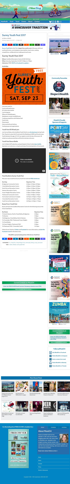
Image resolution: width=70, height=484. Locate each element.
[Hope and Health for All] (59, 89)
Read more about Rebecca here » (48, 451)
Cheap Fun (13, 242)
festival (14, 244)
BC (9, 242)
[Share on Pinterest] (10, 45)
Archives (64, 427)
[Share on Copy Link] (37, 45)
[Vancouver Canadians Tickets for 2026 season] (36, 27)
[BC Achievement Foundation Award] (59, 212)
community (27, 242)
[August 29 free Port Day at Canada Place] (59, 138)
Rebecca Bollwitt (7, 38)
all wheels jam (33, 132)
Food (11, 21)
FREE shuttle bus (35, 178)
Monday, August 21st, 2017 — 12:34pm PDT (12, 40)
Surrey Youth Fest (7, 48)
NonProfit (4, 21)
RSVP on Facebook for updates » (20, 63)
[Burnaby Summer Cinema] (59, 263)
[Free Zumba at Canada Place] (59, 313)
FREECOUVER (36, 19)
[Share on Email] (21, 45)
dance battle (37, 144)
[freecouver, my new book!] (18, 467)
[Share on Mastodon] (42, 45)
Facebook (24, 229)
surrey (35, 242)
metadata (24, 241)
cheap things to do (20, 242)
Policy (39, 466)
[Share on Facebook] (4, 45)
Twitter (17, 229)
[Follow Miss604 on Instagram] (53, 22)
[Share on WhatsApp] (31, 45)
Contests (53, 427)
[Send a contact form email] (60, 22)
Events (24, 21)
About (30, 21)
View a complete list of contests (23, 289)
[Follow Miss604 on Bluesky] (50, 22)
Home (39, 457)
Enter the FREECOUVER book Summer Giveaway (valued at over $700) (22, 286)
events (10, 244)
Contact (37, 21)
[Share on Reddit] (26, 45)
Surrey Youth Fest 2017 (14, 35)
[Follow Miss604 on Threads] (55, 22)
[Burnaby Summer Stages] (59, 161)
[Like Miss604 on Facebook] (58, 22)
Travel (17, 21)
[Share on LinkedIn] (15, 45)
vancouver (40, 242)
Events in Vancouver (43, 470)
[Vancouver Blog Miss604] (35, 7)
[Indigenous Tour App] (59, 106)
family (32, 242)
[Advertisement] (24, 264)
